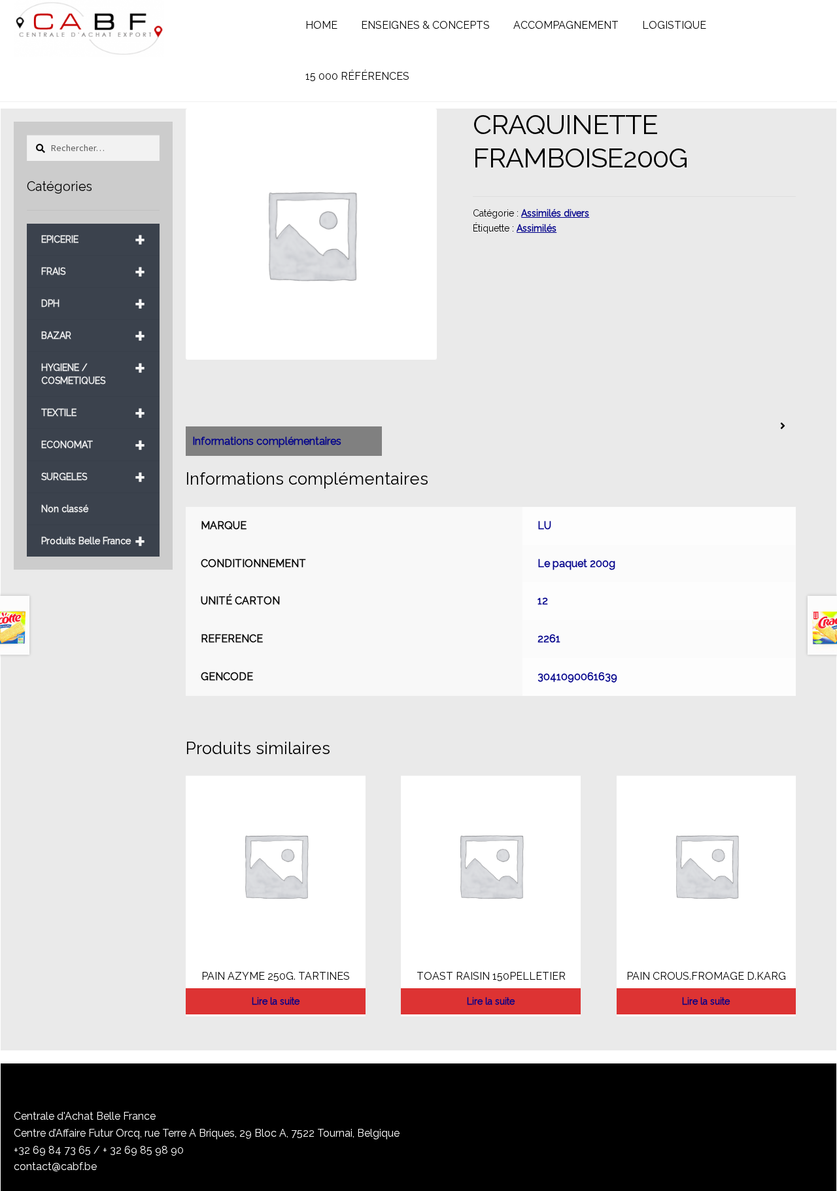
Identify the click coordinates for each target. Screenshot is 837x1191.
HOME (321, 25)
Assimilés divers (555, 213)
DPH (93, 303)
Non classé (64, 509)
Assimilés (536, 228)
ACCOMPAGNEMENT (566, 25)
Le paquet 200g (576, 563)
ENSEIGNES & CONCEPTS (425, 25)
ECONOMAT (93, 445)
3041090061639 (577, 676)
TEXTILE (93, 413)
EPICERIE (93, 239)
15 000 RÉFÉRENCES (357, 76)
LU (544, 525)
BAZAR (93, 335)
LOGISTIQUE (674, 25)
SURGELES (93, 477)
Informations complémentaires (266, 441)
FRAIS (93, 271)
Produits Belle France (93, 541)
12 (543, 601)
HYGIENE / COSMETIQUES (93, 369)
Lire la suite (275, 1001)
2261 (549, 638)
